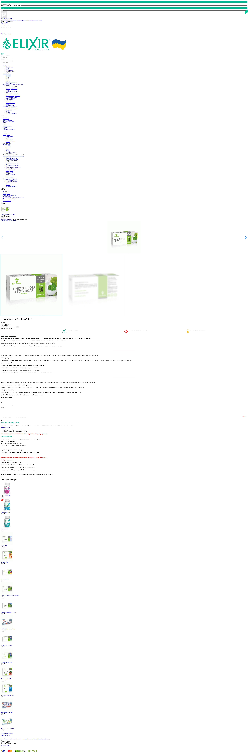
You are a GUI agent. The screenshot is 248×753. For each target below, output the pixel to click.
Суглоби (7, 68)
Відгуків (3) (5, 336)
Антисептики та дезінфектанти (10, 106)
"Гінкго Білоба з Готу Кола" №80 (8, 214)
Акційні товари (6, 191)
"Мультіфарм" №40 (5, 578)
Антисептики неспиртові (11, 108)
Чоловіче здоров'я (9, 100)
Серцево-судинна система (11, 89)
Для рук (7, 77)
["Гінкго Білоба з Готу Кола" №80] (124, 237)
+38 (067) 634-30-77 (8, 18)
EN (5, 23)
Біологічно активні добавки (9, 199)
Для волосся (8, 75)
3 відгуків (3, 328)
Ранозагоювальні (9, 70)
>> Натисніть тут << (5, 427)
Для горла (8, 112)
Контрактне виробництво (21, 20)
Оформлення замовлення (15, 5)
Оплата (14, 336)
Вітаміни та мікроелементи (12, 87)
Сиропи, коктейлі (7, 201)
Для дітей (8, 80)
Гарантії (35, 738)
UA (2, 23)
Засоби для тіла (6, 65)
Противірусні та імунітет (11, 97)
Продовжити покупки (5, 5)
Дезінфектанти (9, 110)
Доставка (11, 336)
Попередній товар (4, 220)
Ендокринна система (10, 98)
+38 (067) (8, 33)
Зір (6, 94)
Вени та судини (9, 67)
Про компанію (4, 20)
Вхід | (2, 22)
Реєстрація (5, 22)
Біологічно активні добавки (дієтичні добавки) (13, 84)
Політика (43, 738)
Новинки (5, 192)
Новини (29, 20)
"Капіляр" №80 (4, 545)
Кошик (4, 124)
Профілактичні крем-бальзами (9, 195)
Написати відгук (9, 328)
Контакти (40, 20)
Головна (5, 117)
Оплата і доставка (23, 738)
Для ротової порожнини (11, 82)
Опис (2, 336)
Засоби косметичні (7, 74)
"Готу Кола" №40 (4, 528)
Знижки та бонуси (15, 738)
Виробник (3, 219)
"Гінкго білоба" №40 (5, 512)
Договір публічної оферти (9, 129)
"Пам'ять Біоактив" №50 (6, 678)
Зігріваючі (8, 72)
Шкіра (7, 69)
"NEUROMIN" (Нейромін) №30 (8, 628)
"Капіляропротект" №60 (6, 495)
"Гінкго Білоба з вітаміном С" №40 (8, 612)
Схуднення (8, 101)
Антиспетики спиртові (11, 107)
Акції (36, 20)
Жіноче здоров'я (9, 99)
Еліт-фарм (9, 219)
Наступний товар (12, 220)
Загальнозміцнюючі (10, 105)
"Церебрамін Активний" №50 (7, 695)
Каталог (33, 20)
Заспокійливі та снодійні (11, 86)
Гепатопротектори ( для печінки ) (13, 96)
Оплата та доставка (11, 20)
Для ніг (7, 78)
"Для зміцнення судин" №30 (7, 712)
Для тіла (7, 79)
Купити (2, 497)
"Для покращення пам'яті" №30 (7, 728)
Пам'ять (7, 104)
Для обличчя (8, 76)
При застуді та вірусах (10, 71)
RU (3, 23)
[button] (245, 237)
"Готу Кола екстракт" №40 (6, 645)
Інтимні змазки (9, 83)
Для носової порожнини (11, 113)
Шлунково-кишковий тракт (12, 91)
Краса (7, 92)
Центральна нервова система (12, 93)
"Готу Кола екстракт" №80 (6, 662)
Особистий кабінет (7, 126)
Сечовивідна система (10, 103)
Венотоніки (8, 85)
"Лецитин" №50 (4, 562)
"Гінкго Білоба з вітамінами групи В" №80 (10, 595)
